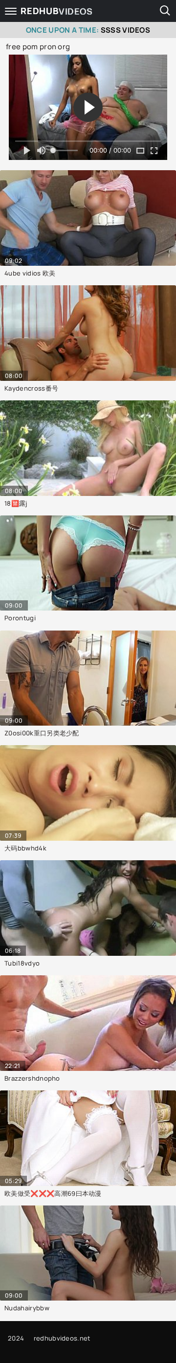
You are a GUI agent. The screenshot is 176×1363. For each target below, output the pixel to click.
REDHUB (57, 11)
